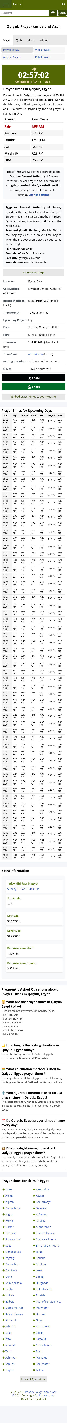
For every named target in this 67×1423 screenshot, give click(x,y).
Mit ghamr (42, 1308)
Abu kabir (11, 1320)
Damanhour (12, 1208)
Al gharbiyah (43, 1227)
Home (17, 4)
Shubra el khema (46, 1239)
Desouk (40, 1314)
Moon (31, 40)
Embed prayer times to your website (33, 396)
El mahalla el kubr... (48, 1245)
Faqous (9, 1370)
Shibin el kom (13, 1283)
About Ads (50, 1392)
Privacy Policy (33, 1392)
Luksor (9, 1227)
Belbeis (9, 1301)
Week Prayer (43, 50)
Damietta (11, 1270)
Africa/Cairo (35, 354)
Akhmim (10, 1326)
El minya (41, 1264)
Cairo (8, 1189)
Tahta (8, 1351)
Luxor (39, 1270)
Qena (8, 1276)
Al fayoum (42, 1214)
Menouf (10, 1345)
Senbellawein (44, 1345)
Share (36, 378)
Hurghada (42, 1283)
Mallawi (9, 1295)
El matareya (43, 1326)
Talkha (40, 1370)
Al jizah (9, 1202)
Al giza (9, 1214)
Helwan (9, 1220)
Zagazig (9, 1258)
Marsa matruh (14, 1308)
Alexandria (42, 1189)
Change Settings (39, 194)
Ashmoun (11, 1357)
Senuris (10, 1364)
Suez (8, 1245)
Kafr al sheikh (44, 1289)
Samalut (41, 1339)
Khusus (40, 1258)
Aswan (40, 1196)
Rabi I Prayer (43, 57)
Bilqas (39, 1333)
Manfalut (41, 1357)
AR (63, 4)
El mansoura (13, 1252)
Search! (62, 12)
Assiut (9, 1196)
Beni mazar (43, 1364)
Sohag (40, 1276)
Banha (9, 1289)
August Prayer (11, 57)
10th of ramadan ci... (48, 1301)
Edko (8, 1333)
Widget (44, 40)
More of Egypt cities (33, 1379)
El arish (40, 1295)
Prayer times (47, 1395)
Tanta (39, 1252)
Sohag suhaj (12, 1239)
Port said (10, 1233)
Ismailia (40, 1220)
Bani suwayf (43, 1202)
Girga (39, 1320)
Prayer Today (11, 50)
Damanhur (12, 1264)
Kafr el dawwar (14, 1314)
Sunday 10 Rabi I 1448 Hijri (23, 889)
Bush (39, 1351)
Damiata (41, 1208)
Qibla (19, 40)
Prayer (7, 40)
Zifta (8, 1339)
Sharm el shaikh (45, 1233)
